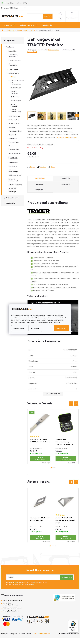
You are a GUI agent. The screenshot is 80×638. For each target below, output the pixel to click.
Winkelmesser (15, 97)
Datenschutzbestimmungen (15, 584)
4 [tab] (55, 545)
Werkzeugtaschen (14, 116)
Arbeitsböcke (13, 51)
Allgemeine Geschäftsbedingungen (10, 604)
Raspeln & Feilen (14, 142)
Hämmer (11, 146)
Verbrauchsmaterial (12, 198)
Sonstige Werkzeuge (15, 185)
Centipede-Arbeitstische (13, 65)
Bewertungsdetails (53, 50)
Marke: (32, 52)
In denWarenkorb (40, 459)
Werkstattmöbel (14, 120)
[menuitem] (9, 25)
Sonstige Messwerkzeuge (16, 110)
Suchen (47, 16)
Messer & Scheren (14, 124)
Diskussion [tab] (40, 184)
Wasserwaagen (16, 101)
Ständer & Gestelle (15, 60)
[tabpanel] (40, 436)
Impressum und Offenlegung (9, 8)
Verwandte (39, 190)
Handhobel (12, 135)
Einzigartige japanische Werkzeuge (12, 190)
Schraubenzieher (14, 150)
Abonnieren (67, 577)
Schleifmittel (13, 139)
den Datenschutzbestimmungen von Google (43, 322)
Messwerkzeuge (14, 73)
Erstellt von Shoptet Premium (70, 634)
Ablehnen (35, 328)
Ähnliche (65, 184)
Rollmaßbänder (16, 88)
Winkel (13, 77)
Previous (71, 403)
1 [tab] (51, 467)
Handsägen (12, 127)
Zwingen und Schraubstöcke (13, 158)
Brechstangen (13, 166)
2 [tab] (53, 467)
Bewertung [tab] (66, 178)
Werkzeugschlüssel (15, 175)
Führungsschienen (15, 153)
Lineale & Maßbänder (14, 92)
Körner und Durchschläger (13, 171)
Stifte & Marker (13, 69)
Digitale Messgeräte (14, 105)
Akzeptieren (61, 328)
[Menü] (76, 621)
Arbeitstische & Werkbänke (13, 56)
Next (76, 403)
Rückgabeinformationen (11, 611)
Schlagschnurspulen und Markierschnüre (17, 82)
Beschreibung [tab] (40, 178)
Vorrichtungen (13, 162)
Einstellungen (19, 328)
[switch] (73, 630)
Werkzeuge (10, 47)
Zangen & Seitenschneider (14, 180)
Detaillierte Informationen (65, 137)
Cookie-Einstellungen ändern (41, 634)
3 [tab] (54, 467)
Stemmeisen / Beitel (15, 131)
